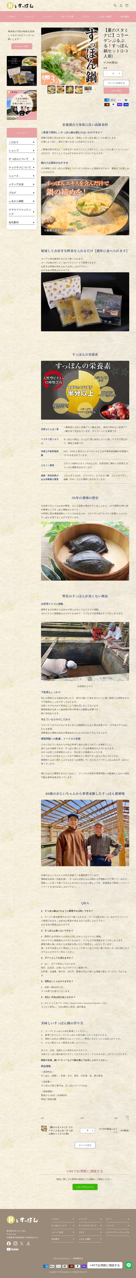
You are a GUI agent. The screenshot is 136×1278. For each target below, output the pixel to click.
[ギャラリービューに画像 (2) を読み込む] (60, 90)
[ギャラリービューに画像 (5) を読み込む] (88, 90)
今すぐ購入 (116, 90)
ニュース (46, 16)
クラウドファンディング (117, 1232)
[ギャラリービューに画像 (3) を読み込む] (70, 90)
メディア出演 (67, 16)
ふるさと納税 (104, 16)
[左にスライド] (44, 89)
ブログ (85, 16)
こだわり (11, 16)
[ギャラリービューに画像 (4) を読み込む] (79, 90)
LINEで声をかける (85, 1187)
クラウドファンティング (20, 211)
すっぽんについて (19, 158)
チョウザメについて (20, 167)
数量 (105, 68)
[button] (115, 5)
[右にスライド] (95, 89)
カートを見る (85, 1145)
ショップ (29, 16)
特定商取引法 (78, 1258)
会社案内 (124, 16)
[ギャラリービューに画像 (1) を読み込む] (51, 90)
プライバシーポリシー (61, 1258)
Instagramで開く (21, 46)
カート (109, 1219)
